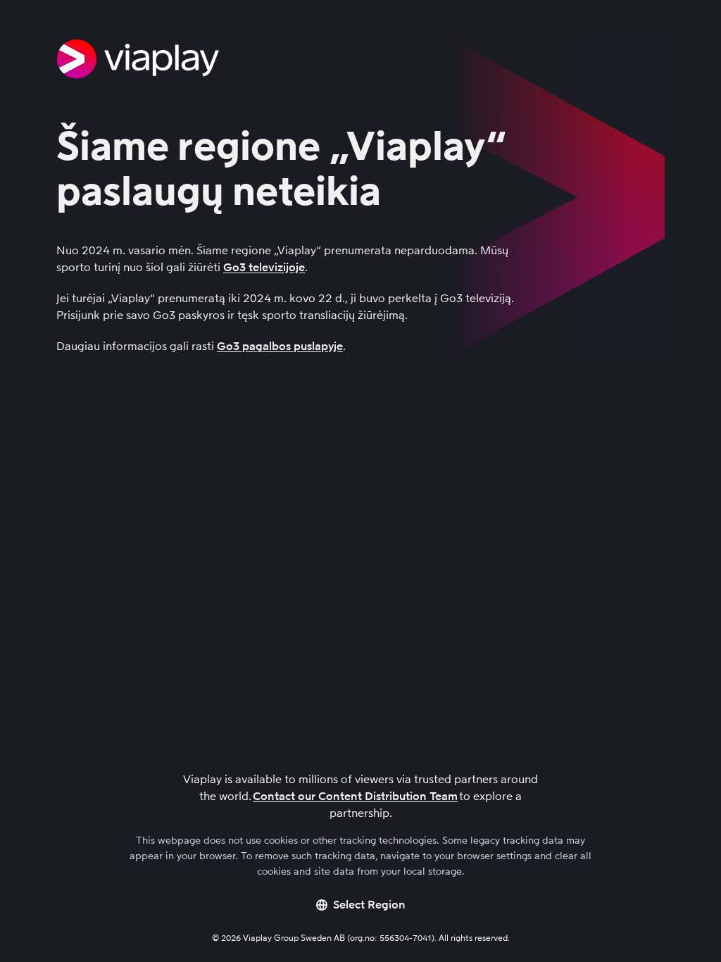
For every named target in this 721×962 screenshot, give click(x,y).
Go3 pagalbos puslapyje (280, 346)
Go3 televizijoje (264, 267)
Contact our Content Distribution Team (355, 796)
